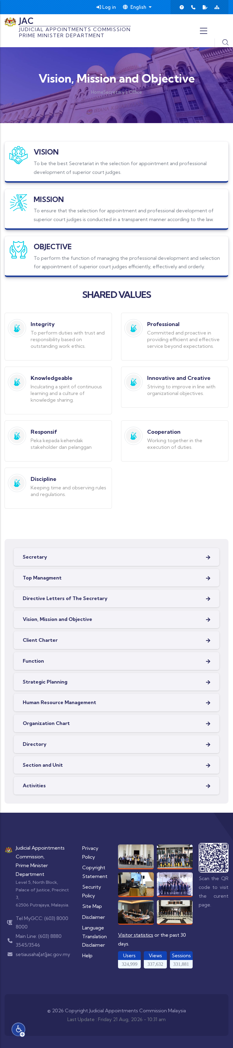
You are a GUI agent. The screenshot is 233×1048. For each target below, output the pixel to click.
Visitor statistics (135, 935)
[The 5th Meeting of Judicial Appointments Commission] (174, 912)
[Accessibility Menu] (18, 1029)
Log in (108, 7)
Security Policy (91, 891)
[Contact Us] (193, 7)
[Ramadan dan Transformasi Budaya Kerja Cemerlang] (135, 884)
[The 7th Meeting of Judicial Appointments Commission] (174, 857)
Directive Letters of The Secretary (65, 598)
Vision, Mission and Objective (57, 619)
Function (33, 661)
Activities (34, 785)
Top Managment (42, 578)
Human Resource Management (59, 702)
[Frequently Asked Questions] (182, 7)
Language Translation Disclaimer (94, 936)
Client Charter (40, 640)
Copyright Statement (94, 871)
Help (87, 955)
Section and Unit (43, 765)
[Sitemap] (216, 7)
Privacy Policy (90, 852)
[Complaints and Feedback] (205, 7)
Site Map (92, 906)
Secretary (35, 557)
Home (97, 92)
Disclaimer (93, 917)
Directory (34, 744)
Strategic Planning (45, 682)
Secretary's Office (122, 92)
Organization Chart (46, 723)
